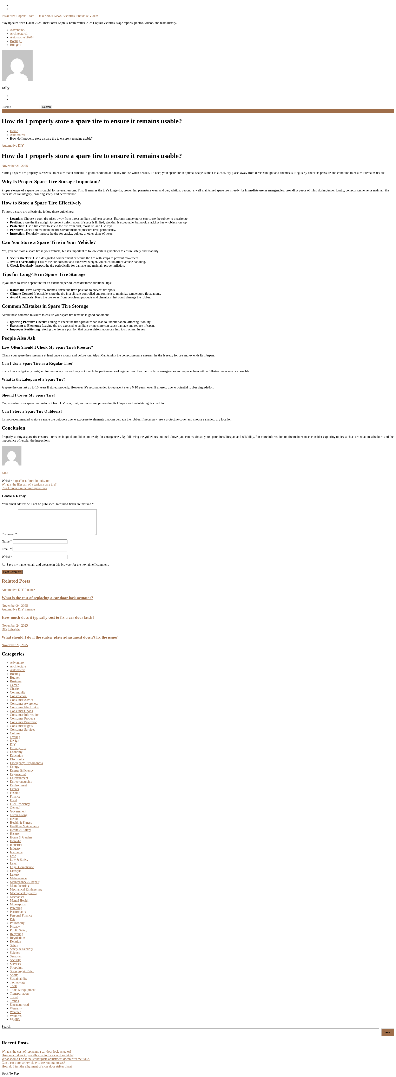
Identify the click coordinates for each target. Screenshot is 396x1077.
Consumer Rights (21, 726)
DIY (21, 145)
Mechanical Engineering (26, 889)
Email (7, 549)
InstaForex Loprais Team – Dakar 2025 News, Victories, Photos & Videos (50, 16)
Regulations (17, 937)
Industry (15, 848)
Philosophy (17, 923)
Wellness (15, 1016)
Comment (9, 534)
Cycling (15, 737)
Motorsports (18, 904)
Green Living (18, 815)
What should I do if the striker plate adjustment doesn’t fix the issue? (60, 637)
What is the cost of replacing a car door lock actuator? (47, 598)
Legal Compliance (22, 867)
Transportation (19, 993)
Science (15, 952)
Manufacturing (19, 885)
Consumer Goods (21, 711)
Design (14, 740)
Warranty (16, 1008)
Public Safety (18, 930)
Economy (16, 752)
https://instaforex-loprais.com (31, 480)
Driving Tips (18, 748)
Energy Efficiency (22, 770)
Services (15, 963)
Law (13, 856)
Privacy (15, 926)
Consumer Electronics (24, 707)
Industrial (16, 845)
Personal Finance (21, 915)
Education (16, 755)
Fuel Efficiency (20, 804)
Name (7, 541)
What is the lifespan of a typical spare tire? (29, 484)
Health (14, 819)
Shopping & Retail (22, 971)
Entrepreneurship (21, 781)
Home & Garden (21, 837)
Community (17, 692)
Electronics (17, 759)
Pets (12, 919)
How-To (15, 841)
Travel (14, 997)
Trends (14, 1001)
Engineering (18, 774)
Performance (18, 911)
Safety (14, 945)
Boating (16, 41)
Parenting (16, 908)
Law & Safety (19, 859)
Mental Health (19, 900)
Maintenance (18, 878)
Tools (13, 986)
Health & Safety (20, 830)
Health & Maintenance (24, 826)
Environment (18, 785)
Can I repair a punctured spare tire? (24, 488)
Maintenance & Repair (24, 882)
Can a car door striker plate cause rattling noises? (33, 1062)
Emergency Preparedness (26, 763)
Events (14, 789)
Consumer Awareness (24, 703)
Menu (5, 111)
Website (7, 556)
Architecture (19, 33)
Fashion (15, 792)
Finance (30, 589)
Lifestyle (14, 629)
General (15, 807)
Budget (15, 44)
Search (6, 1026)
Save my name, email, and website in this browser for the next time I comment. (58, 564)
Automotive (22, 37)
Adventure (17, 30)
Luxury (15, 874)
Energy (14, 766)
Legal (13, 863)
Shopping (16, 967)
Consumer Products (22, 718)
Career (14, 685)
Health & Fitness (21, 822)
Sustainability (18, 978)
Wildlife (15, 1019)
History (15, 833)
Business (15, 681)
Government (18, 811)
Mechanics (17, 897)
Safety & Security (21, 949)
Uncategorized (19, 1004)
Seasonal (15, 956)
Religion (15, 941)
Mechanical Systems (23, 893)
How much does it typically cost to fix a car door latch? (48, 617)
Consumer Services (22, 729)
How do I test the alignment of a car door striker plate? (37, 1066)
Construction (18, 696)
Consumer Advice (21, 700)
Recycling (16, 934)
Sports (14, 975)
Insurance (16, 852)
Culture (15, 733)
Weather (15, 1012)
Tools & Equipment (22, 990)
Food (13, 800)
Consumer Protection (23, 722)
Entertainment (19, 778)
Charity (15, 688)
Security (15, 960)
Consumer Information (24, 714)
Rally (5, 472)
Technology (17, 982)
